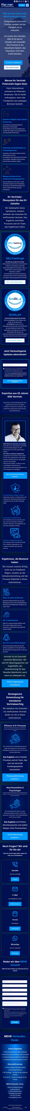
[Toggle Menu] (27, 5)
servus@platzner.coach (15, 1097)
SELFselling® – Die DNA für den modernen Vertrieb (16, 1073)
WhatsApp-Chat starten (15, 1093)
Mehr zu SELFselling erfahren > (15, 282)
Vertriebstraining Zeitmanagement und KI (15, 1059)
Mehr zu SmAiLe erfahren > (15, 340)
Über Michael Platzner (16, 1070)
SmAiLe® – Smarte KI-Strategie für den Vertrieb (16, 1078)
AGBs (26, 1107)
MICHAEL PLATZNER (19, 444)
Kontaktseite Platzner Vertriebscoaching (15, 1108)
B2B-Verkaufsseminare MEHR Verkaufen (16, 1052)
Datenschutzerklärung (16, 1107)
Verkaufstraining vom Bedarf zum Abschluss (16, 1057)
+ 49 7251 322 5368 (15, 1095)
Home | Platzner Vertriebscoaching (15, 1067)
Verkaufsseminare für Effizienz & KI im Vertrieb (16, 1054)
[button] (2, 1108)
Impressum (5, 1107)
